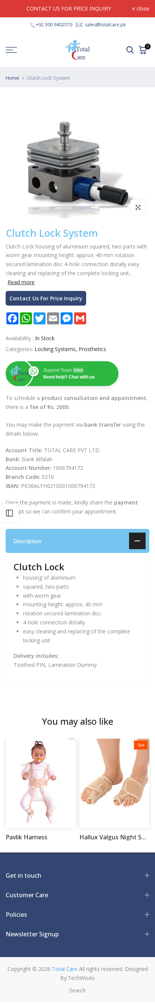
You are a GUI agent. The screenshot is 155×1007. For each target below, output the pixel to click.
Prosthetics (92, 349)
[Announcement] (68, 8)
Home (12, 78)
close (142, 8)
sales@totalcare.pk (105, 24)
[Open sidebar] (9, 513)
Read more (21, 282)
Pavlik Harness (26, 837)
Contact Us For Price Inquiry (45, 298)
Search (77, 990)
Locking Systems (55, 349)
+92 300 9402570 (54, 24)
